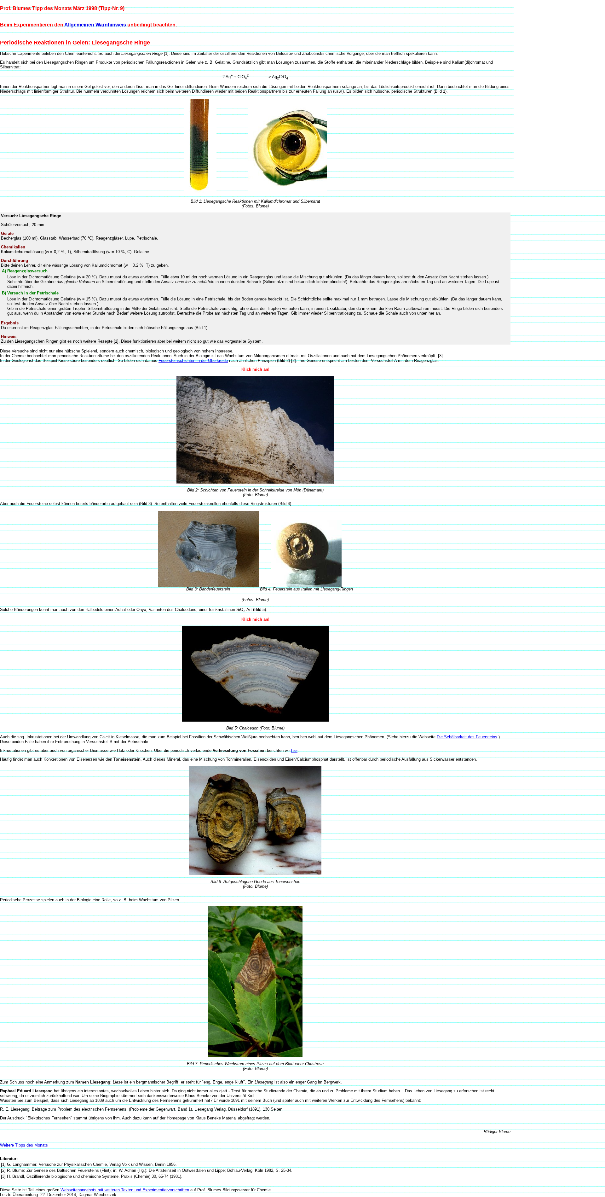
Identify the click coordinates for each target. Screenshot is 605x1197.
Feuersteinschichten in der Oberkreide (193, 360)
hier (294, 750)
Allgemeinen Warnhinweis (95, 24)
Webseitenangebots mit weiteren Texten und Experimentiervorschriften (124, 1190)
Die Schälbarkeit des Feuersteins (467, 737)
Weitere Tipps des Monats (24, 1145)
